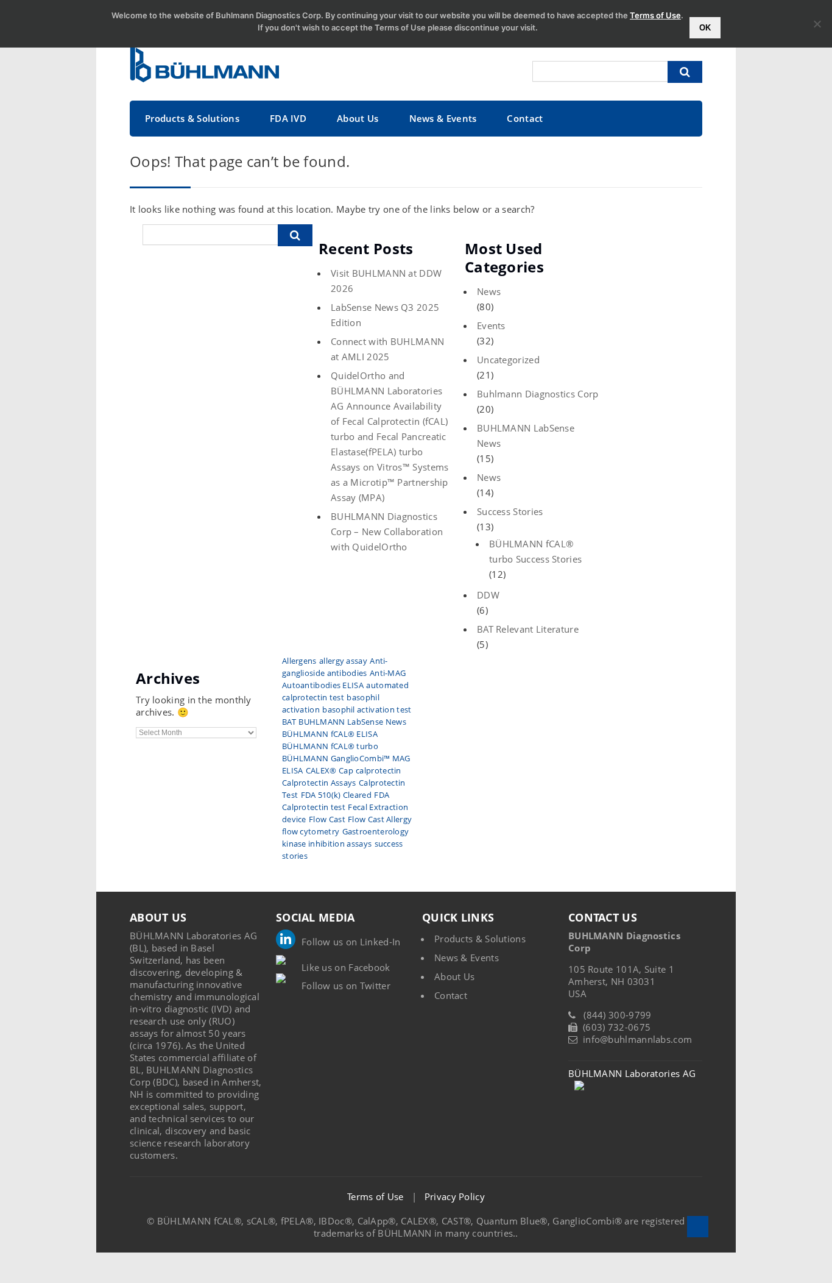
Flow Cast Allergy (380, 819)
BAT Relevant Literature (528, 629)
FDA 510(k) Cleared (336, 794)
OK (705, 27)
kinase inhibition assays (327, 843)
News (489, 291)
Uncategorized (508, 360)
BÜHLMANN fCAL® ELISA (330, 733)
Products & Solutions (192, 118)
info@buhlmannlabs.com (637, 1039)
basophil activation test (366, 709)
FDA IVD (288, 118)
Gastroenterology (375, 831)
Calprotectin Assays (319, 782)
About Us (357, 118)
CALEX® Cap (329, 770)
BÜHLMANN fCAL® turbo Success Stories (535, 551)
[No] (817, 24)
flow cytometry (310, 831)
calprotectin (378, 770)
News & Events (443, 118)
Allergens (299, 660)
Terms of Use (375, 1196)
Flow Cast (327, 819)
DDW (488, 595)
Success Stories (510, 511)
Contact (525, 118)
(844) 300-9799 (617, 1015)
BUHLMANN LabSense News (525, 435)
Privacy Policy (455, 1196)
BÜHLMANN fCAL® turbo (330, 746)
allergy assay (343, 660)
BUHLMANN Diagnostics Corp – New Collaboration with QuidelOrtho (387, 531)
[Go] (685, 72)
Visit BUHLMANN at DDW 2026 (386, 280)
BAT (289, 721)
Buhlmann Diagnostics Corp (538, 394)
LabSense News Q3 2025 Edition (385, 315)
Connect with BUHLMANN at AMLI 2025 (387, 349)
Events (491, 325)
